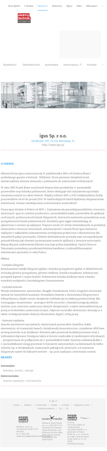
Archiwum (66, 405)
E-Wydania (28, 6)
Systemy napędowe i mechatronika (22, 380)
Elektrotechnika (31, 64)
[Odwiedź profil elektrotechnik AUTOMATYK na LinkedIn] (53, 401)
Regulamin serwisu (82, 405)
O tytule (16, 405)
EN (60, 408)
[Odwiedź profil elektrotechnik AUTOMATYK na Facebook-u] (50, 401)
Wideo (79, 6)
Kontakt (54, 405)
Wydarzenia (57, 6)
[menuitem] (14, 6)
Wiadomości (10, 64)
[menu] (53, 6)
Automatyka (51, 64)
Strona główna (14, 6)
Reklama (27, 405)
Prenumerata (41, 405)
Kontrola (91, 64)
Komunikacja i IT (72, 64)
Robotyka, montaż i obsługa (18, 370)
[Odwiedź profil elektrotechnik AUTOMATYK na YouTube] (56, 401)
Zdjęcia (69, 6)
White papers (91, 6)
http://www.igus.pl (53, 145)
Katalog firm (43, 6)
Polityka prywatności (46, 408)
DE (67, 408)
